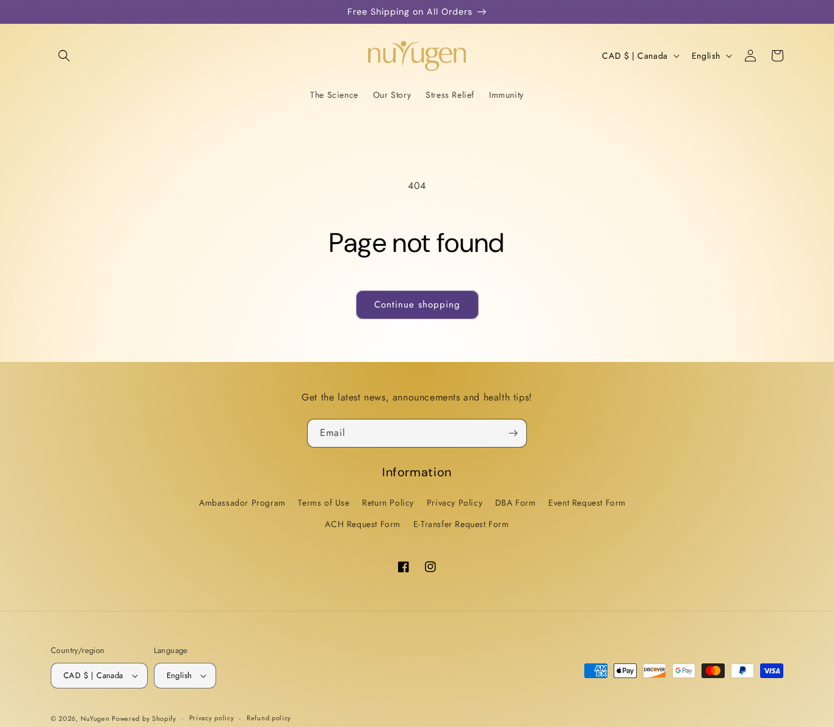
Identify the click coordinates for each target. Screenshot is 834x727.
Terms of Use (323, 502)
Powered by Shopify (144, 718)
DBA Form (515, 502)
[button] (64, 55)
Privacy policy (211, 718)
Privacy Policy (454, 502)
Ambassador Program (242, 502)
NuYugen (96, 718)
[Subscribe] (512, 433)
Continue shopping (417, 304)
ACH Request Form (363, 524)
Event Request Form (587, 502)
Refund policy (269, 718)
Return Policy (388, 502)
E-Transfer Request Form (461, 524)
